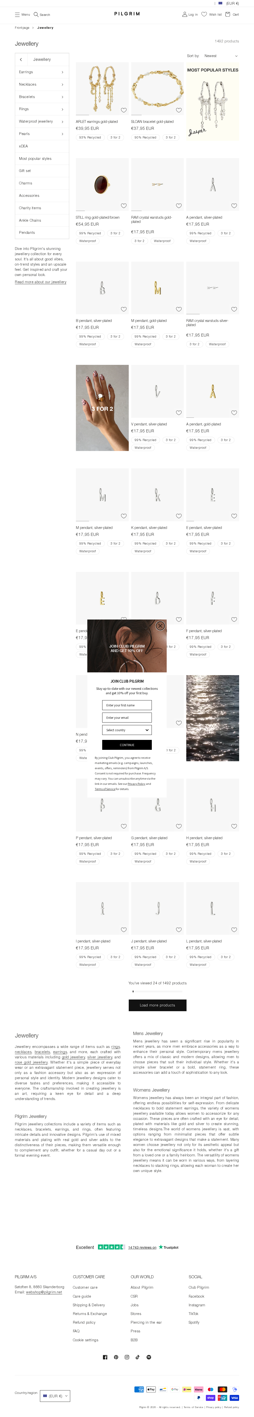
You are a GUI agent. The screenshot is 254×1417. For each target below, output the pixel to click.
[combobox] (125, 730)
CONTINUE (127, 745)
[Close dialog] (160, 626)
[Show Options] (147, 730)
